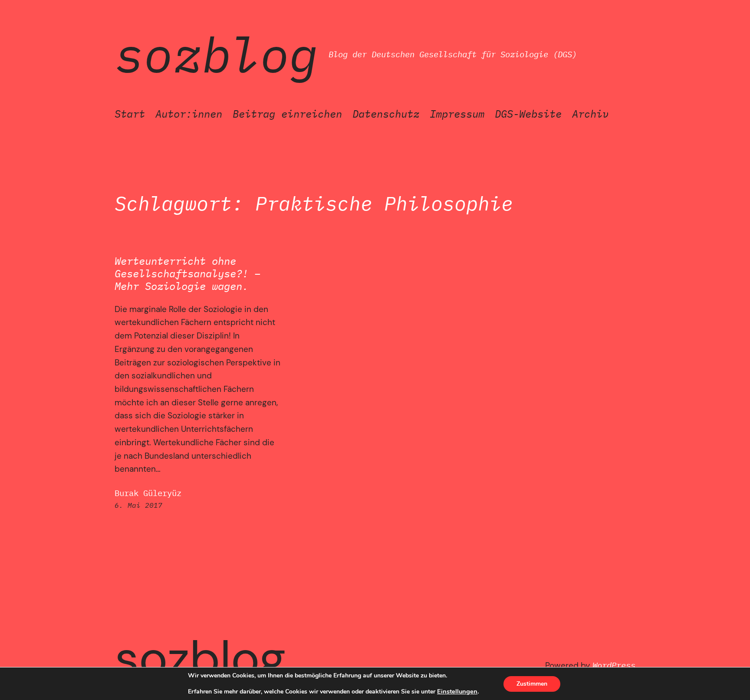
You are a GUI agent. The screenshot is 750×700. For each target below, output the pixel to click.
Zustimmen (531, 684)
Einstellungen (457, 691)
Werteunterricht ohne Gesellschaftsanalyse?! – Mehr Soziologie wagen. (187, 273)
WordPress (613, 665)
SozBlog (216, 54)
